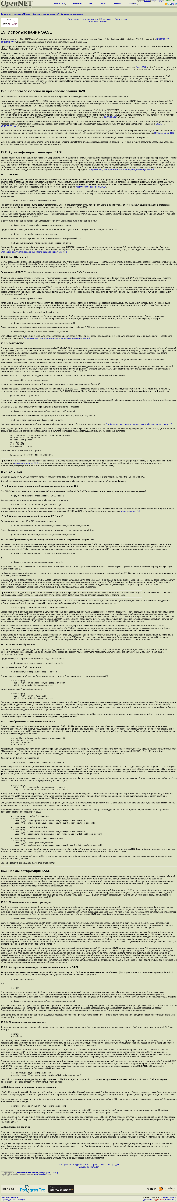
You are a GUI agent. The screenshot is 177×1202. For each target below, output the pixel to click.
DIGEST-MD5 (110, 117)
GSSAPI (160, 124)
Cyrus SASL (141, 67)
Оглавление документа (72, 14)
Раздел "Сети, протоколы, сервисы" (41, 14)
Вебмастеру (170, 1199)
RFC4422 (163, 39)
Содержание (74, 19)
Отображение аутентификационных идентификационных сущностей (121, 169)
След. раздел (121, 19)
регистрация (159, 1)
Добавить (147, 1199)
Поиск (130, 3)
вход (152, 1)
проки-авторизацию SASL (26, 463)
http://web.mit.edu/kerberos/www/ (91, 187)
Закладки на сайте (10, 1197)
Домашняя (93, 21)
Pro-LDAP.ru (39, 1175)
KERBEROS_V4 (8, 126)
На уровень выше (90, 19)
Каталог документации (12, 14)
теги (135, 3)
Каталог (103, 21)
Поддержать (158, 1199)
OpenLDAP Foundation (27, 1173)
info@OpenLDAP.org (48, 1173)
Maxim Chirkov (169, 1197)
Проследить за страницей (13, 1199)
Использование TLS (164, 133)
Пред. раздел (106, 19)
